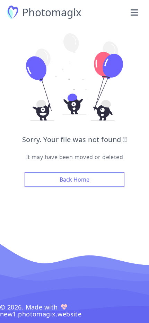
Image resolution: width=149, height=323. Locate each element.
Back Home (74, 179)
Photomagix (51, 12)
